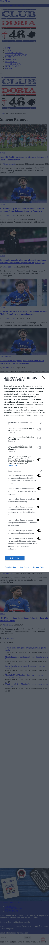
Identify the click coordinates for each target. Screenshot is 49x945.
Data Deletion (10, 567)
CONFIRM (14, 558)
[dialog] (24, 472)
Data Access (24, 567)
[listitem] (24, 423)
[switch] (39, 429)
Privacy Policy (38, 567)
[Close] (44, 378)
